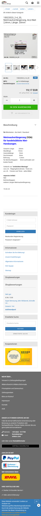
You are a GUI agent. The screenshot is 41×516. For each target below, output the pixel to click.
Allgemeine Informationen (14, 261)
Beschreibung (10, 125)
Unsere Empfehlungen (13, 257)
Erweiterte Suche (20, 334)
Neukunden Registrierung (14, 236)
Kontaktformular (19, 441)
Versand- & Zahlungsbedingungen (14, 380)
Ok (37, 501)
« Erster (7, 9)
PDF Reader (9, 266)
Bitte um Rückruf (8, 396)
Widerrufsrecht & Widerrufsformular (14, 384)
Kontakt (4, 405)
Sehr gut (8, 294)
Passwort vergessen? (12, 240)
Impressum (6, 401)
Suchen (20, 329)
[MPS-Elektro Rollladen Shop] (5, 3)
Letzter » (31, 9)
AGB (3, 409)
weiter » (23, 9)
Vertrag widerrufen (20, 446)
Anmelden (20, 231)
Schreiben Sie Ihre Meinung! (15, 252)
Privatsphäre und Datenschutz (12, 388)
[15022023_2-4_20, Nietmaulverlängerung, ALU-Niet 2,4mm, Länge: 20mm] (20, 45)
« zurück (15, 9)
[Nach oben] (34, 512)
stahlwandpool (10, 309)
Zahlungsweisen (7, 392)
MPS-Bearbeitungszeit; (8, 82)
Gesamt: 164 (9, 306)
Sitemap (8, 270)
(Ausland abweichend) (23, 83)
